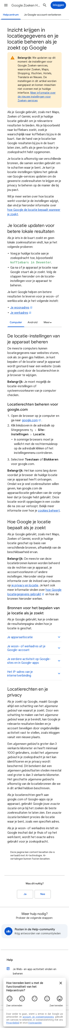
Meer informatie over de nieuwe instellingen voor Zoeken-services (37, 96)
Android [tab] (33, 322)
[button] (5, 5)
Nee (42, 894)
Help (10, 960)
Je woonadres (19, 307)
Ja (25, 894)
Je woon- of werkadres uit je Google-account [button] (26, 648)
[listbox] (47, 322)
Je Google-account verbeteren (42, 14)
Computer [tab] (16, 322)
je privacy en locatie (25, 585)
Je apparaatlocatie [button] (20, 637)
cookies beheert (49, 511)
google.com (30, 420)
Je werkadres (19, 313)
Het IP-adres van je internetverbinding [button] (20, 673)
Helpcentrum (11, 14)
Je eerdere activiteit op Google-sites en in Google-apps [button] (29, 661)
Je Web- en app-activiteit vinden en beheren (34, 971)
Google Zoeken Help (26, 5)
